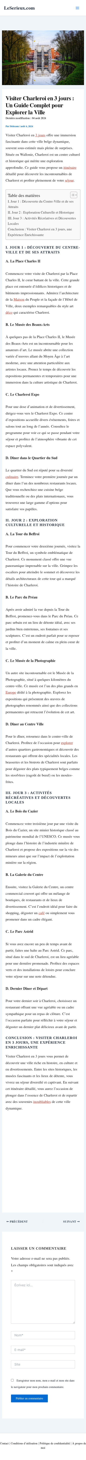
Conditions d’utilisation (24, 1443)
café (42, 912)
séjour (69, 180)
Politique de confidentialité (55, 1443)
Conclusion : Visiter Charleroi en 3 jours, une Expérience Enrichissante (40, 232)
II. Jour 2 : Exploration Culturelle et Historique (41, 212)
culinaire (12, 476)
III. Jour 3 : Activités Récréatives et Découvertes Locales (42, 221)
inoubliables (42, 1101)
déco (9, 312)
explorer (67, 742)
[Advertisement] (43, 1160)
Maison (19, 299)
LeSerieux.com (19, 7)
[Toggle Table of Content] (71, 195)
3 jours (40, 135)
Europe (11, 692)
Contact (4, 1443)
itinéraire (69, 167)
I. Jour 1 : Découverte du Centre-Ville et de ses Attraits (41, 204)
